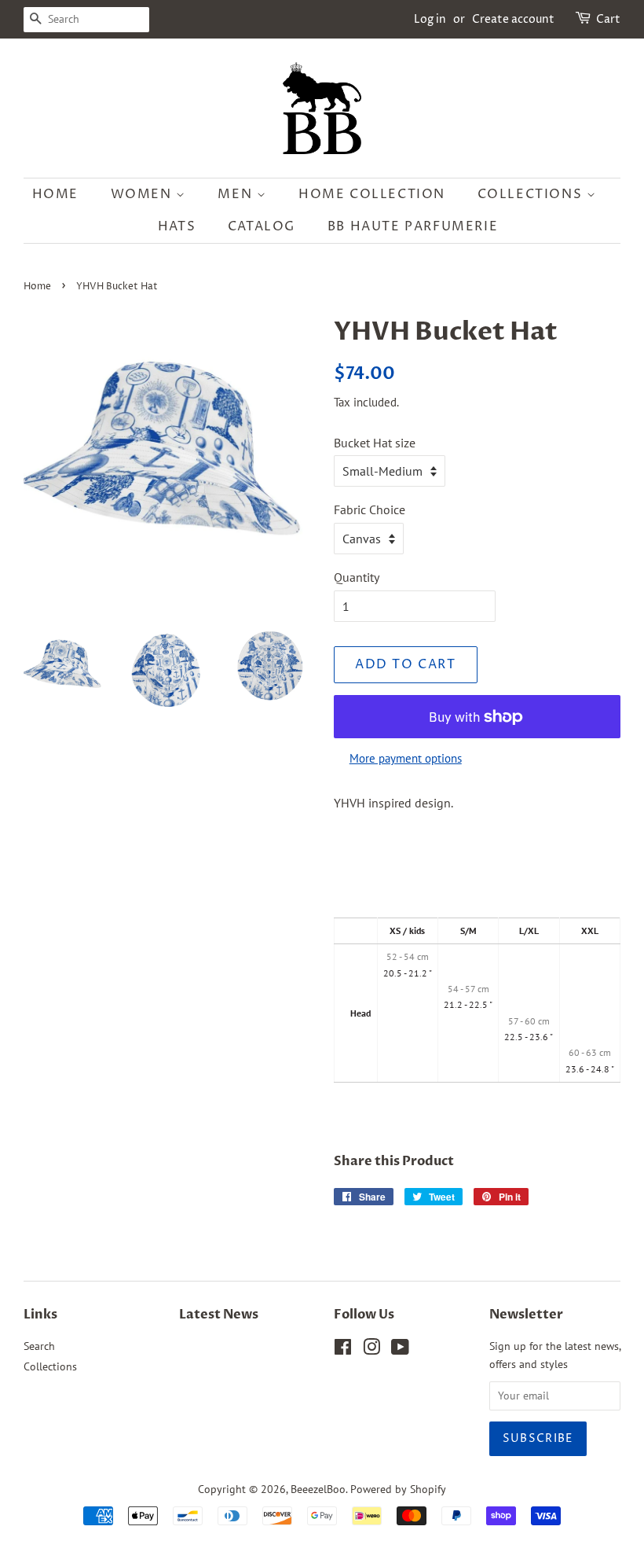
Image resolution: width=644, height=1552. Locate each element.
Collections (532, 194)
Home (55, 194)
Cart (608, 19)
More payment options (405, 758)
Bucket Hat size (374, 443)
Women (144, 194)
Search (39, 1346)
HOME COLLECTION (371, 194)
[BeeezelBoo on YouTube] (400, 1350)
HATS (177, 226)
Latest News (218, 1314)
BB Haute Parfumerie (412, 226)
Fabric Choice (369, 509)
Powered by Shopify (398, 1489)
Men (237, 194)
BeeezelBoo (318, 1489)
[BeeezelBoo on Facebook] (343, 1350)
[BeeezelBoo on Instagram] (371, 1350)
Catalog (261, 226)
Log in (430, 19)
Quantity (356, 577)
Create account (513, 19)
